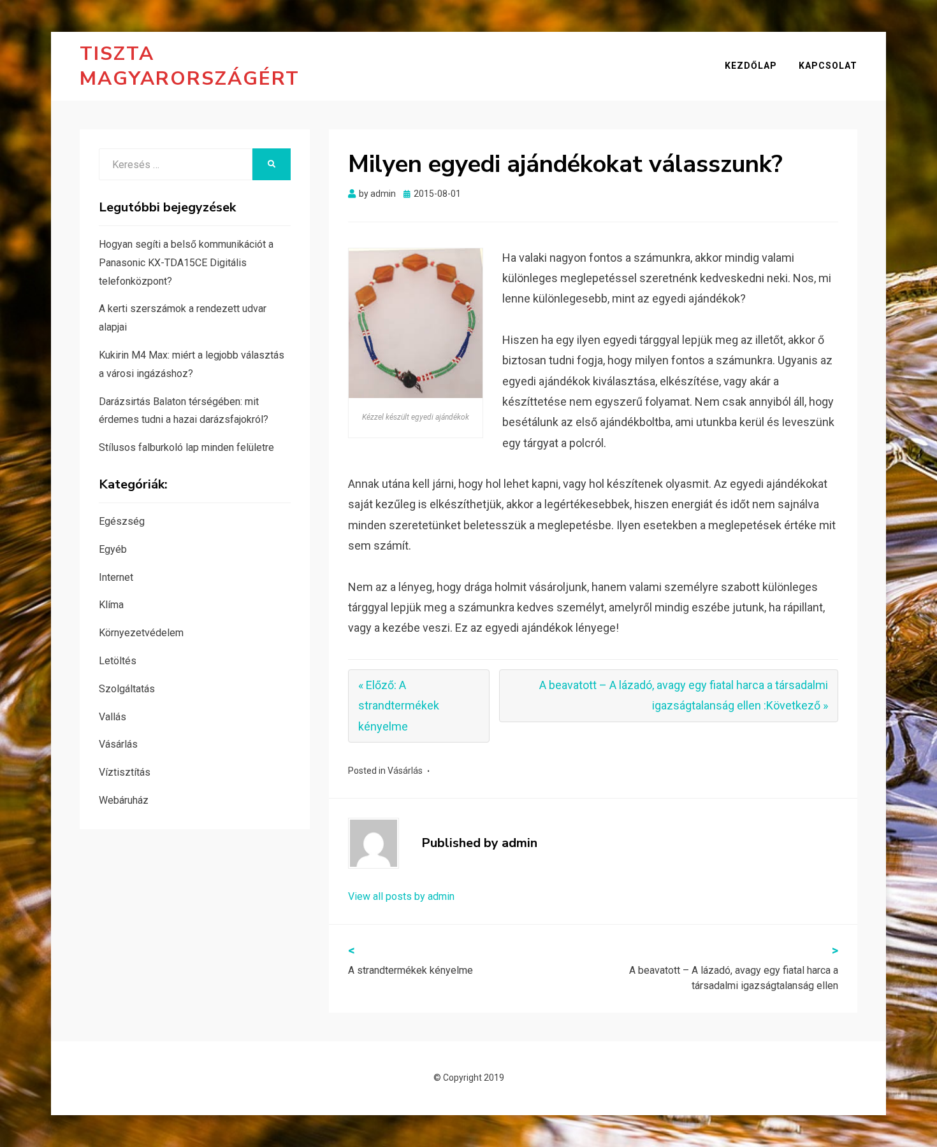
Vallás (112, 717)
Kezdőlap (751, 66)
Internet (116, 577)
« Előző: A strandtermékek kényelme (398, 705)
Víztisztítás (124, 772)
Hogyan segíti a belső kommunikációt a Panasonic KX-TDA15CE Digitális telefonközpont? (186, 262)
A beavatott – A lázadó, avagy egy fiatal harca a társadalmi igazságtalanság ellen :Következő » (683, 695)
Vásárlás (405, 771)
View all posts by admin (401, 896)
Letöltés (117, 661)
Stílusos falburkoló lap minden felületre (186, 447)
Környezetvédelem (141, 633)
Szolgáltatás (127, 689)
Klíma (111, 605)
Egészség (122, 521)
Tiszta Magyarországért (190, 66)
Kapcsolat (828, 66)
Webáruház (124, 800)
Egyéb (113, 549)
